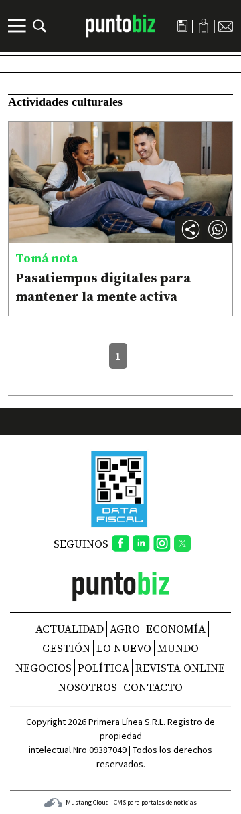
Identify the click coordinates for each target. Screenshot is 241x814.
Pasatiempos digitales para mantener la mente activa (103, 287)
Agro (125, 628)
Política (103, 667)
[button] (217, 229)
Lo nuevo (123, 648)
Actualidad (69, 628)
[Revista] (182, 26)
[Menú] (18, 26)
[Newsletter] (225, 26)
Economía (176, 628)
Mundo (178, 648)
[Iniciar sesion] (203, 26)
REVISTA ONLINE (180, 667)
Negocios (43, 667)
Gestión (66, 648)
